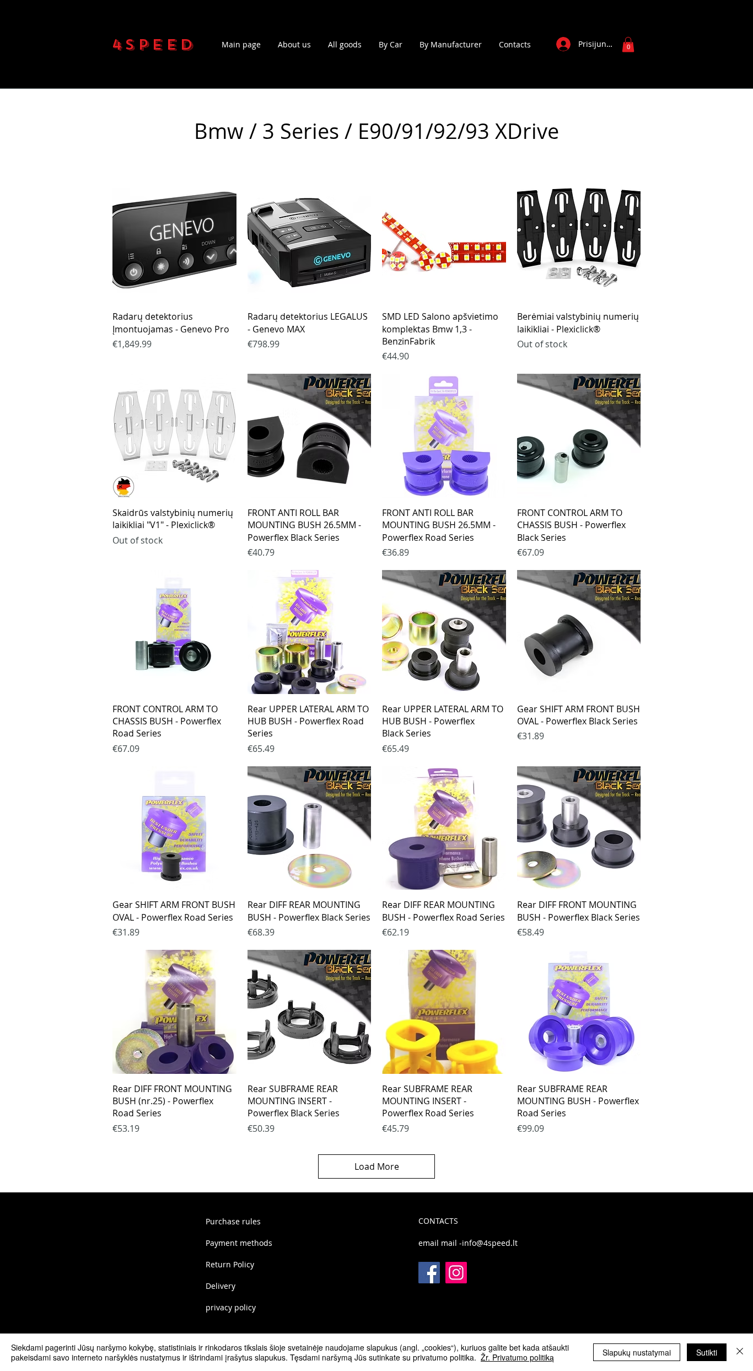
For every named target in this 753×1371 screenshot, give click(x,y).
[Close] (739, 1352)
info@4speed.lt (490, 1243)
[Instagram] (456, 1272)
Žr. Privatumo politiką (517, 1357)
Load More (376, 1166)
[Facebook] (429, 1272)
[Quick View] (174, 240)
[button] (628, 44)
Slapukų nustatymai (637, 1352)
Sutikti (706, 1352)
